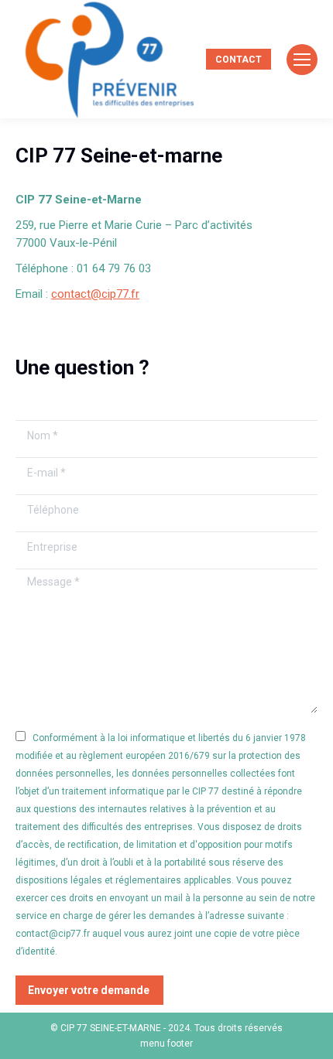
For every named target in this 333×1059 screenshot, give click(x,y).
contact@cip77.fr (95, 294)
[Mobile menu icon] (302, 59)
